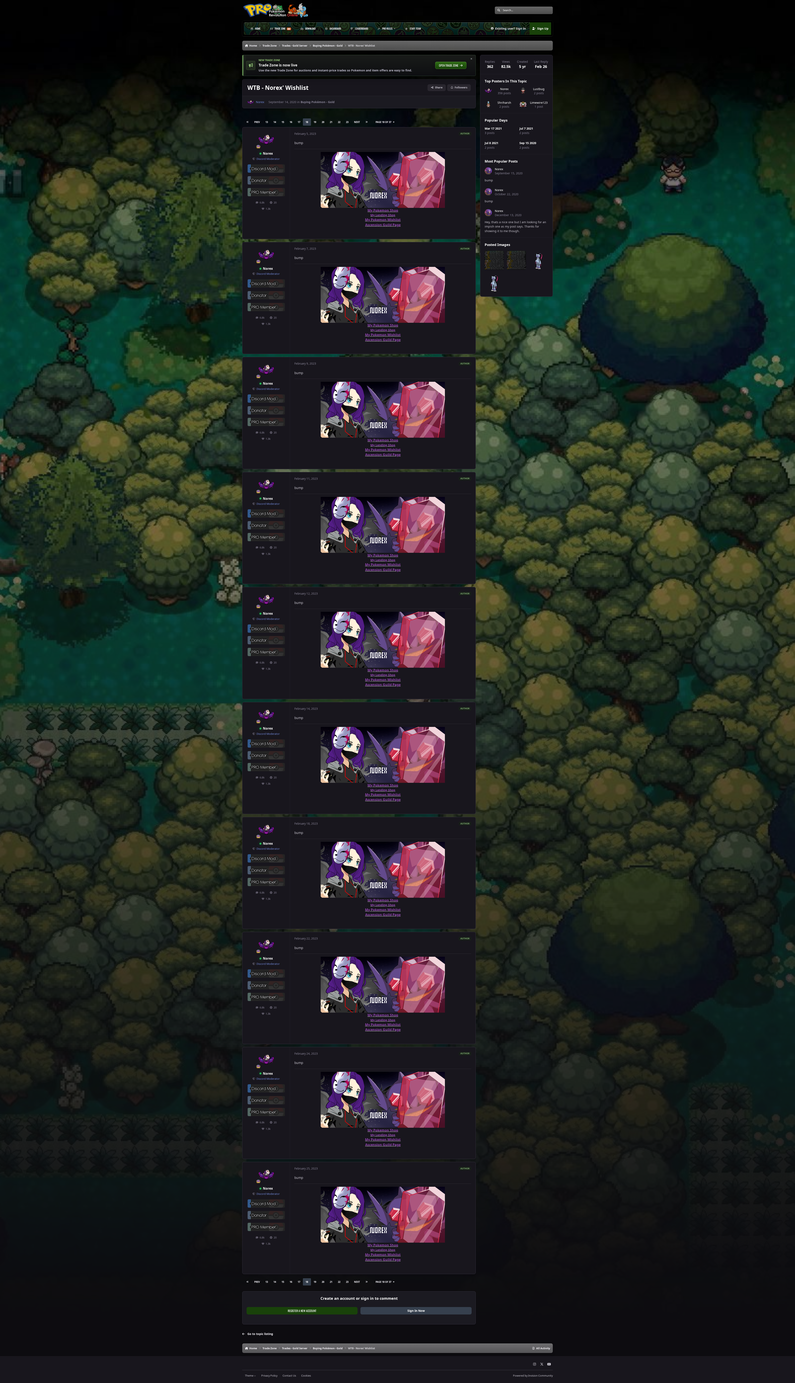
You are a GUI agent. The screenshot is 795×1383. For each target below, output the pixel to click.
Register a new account (302, 1310)
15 (283, 122)
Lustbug (538, 89)
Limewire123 (539, 103)
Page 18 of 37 (383, 122)
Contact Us (289, 1375)
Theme (249, 1375)
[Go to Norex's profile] (250, 102)
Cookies (306, 1375)
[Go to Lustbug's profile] (523, 90)
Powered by (533, 1375)
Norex (268, 153)
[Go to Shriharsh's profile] (488, 104)
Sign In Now (416, 1311)
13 (266, 122)
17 (299, 122)
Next (357, 122)
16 (291, 122)
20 (323, 122)
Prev (257, 122)
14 (274, 122)
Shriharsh (504, 103)
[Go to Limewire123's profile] (523, 104)
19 (315, 122)
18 (307, 122)
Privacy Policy (269, 1375)
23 (347, 122)
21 (331, 122)
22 (339, 122)
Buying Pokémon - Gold (318, 102)
